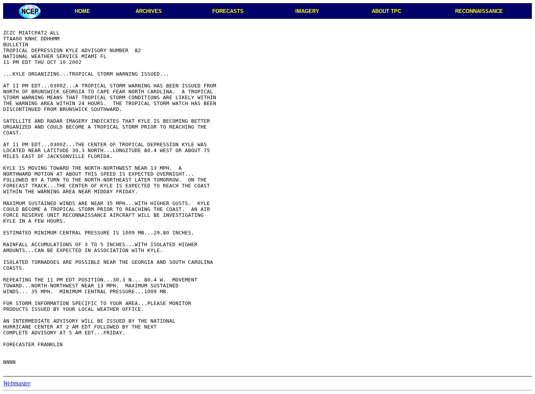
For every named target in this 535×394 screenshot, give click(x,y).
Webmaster (17, 383)
